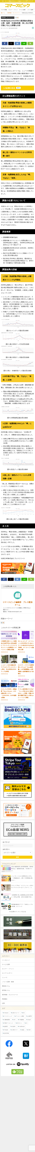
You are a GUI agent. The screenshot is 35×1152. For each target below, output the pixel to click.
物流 (23, 1029)
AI (26, 1023)
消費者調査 (7, 1019)
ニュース (4, 977)
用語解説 (4, 999)
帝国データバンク (8, 1023)
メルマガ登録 (4, 9)
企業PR (30, 1016)
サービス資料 (22, 9)
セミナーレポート (7, 973)
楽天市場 (6, 1033)
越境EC (6, 1026)
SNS (29, 1029)
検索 (17, 857)
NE (17, 17)
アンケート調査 (20, 1016)
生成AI (13, 1026)
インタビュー (6, 960)
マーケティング (8, 1016)
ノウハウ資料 (30, 9)
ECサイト (19, 1023)
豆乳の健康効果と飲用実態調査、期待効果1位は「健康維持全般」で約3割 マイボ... (22, 868)
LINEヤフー (15, 1029)
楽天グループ (15, 1012)
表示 (18, 87)
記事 (3, 1003)
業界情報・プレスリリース (7, 17)
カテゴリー (6, 849)
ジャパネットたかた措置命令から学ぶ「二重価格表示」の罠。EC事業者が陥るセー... (21, 878)
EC (24, 1012)
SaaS (29, 1019)
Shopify (6, 1029)
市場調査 (21, 1019)
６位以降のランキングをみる (17, 911)
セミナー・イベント (13, 9)
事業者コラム (6, 986)
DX (14, 1019)
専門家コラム (6, 990)
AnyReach (22, 1026)
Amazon (6, 1012)
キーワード (6, 842)
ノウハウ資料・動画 (8, 981)
